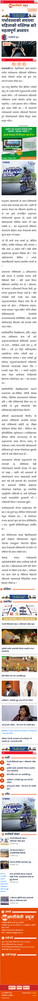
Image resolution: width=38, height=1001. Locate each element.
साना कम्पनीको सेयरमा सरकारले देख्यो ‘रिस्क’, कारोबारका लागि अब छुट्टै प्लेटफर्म (22, 877)
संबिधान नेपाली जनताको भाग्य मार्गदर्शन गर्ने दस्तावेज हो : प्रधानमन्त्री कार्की (17, 740)
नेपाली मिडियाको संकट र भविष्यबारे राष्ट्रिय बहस (18, 624)
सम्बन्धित (7, 602)
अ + (13, 64)
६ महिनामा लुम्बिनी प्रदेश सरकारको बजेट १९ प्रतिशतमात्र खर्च (21, 899)
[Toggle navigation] (2, 10)
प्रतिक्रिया (7, 589)
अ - (24, 64)
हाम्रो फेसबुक (10, 955)
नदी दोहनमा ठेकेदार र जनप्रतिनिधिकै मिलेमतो (18, 851)
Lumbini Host (33, 994)
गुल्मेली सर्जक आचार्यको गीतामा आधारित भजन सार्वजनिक (18, 650)
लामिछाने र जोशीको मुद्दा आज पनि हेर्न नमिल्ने (17, 700)
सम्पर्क (8, 912)
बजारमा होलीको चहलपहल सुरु (20, 862)
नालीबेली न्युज (14, 844)
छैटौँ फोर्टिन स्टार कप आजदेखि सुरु (14, 675)
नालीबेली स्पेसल (12, 834)
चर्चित (7, 794)
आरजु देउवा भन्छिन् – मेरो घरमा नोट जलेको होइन (18, 724)
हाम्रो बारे (9, 938)
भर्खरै (7, 758)
